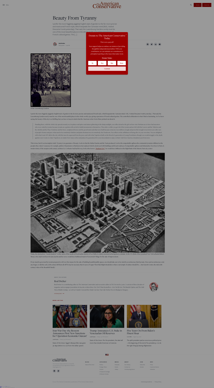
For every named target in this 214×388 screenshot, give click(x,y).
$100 (121, 63)
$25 (102, 63)
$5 (92, 63)
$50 (112, 63)
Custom (107, 69)
